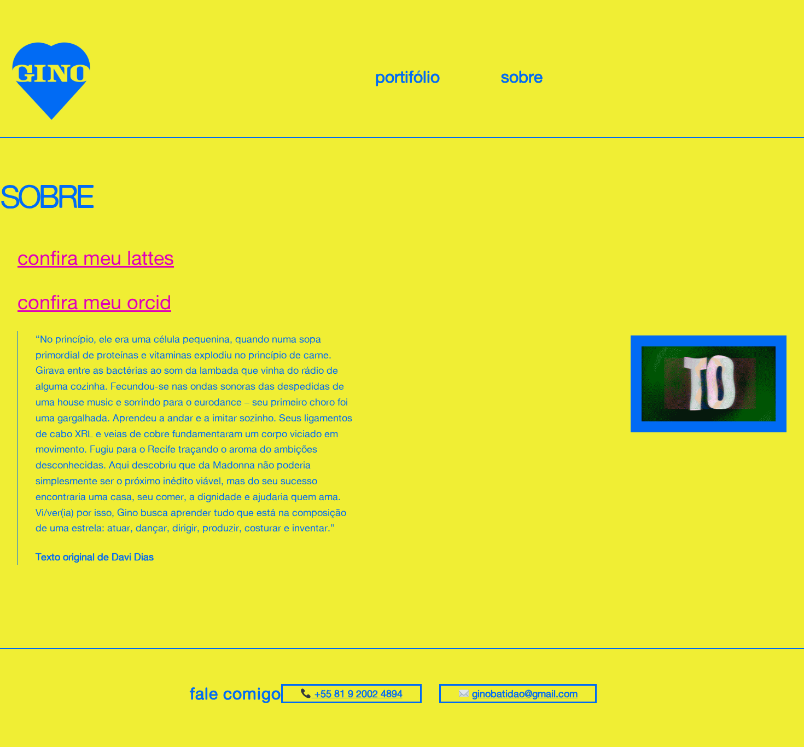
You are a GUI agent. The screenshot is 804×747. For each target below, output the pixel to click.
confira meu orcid (94, 302)
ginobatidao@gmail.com (525, 693)
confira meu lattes (96, 257)
